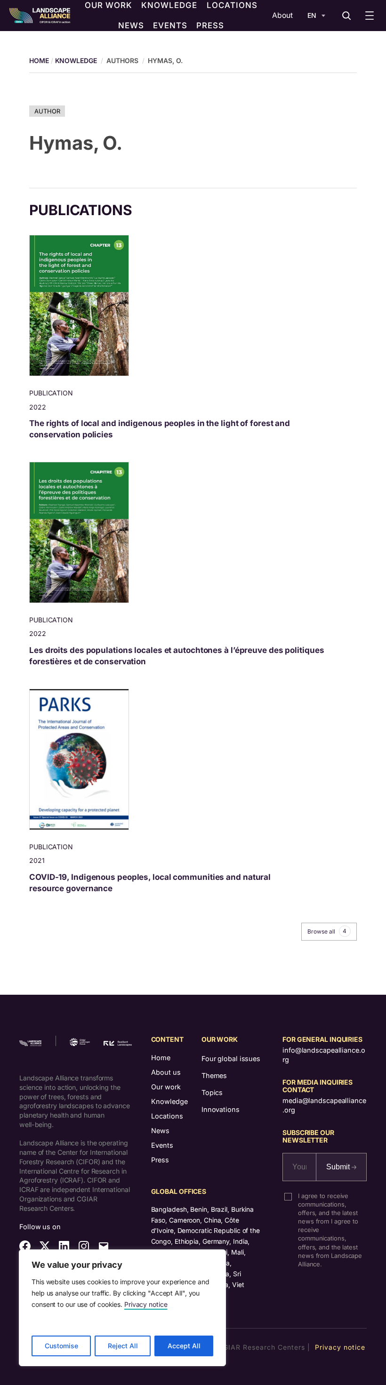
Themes (214, 1075)
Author (47, 111)
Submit (339, 1167)
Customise (61, 1346)
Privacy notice (146, 1304)
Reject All (123, 1346)
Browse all (326, 931)
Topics (212, 1092)
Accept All (184, 1346)
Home (160, 1058)
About (282, 15)
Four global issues (230, 1059)
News (160, 1131)
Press (160, 1160)
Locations (167, 1116)
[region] (122, 1307)
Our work (166, 1087)
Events (162, 1145)
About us (166, 1072)
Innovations (220, 1109)
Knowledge (76, 60)
